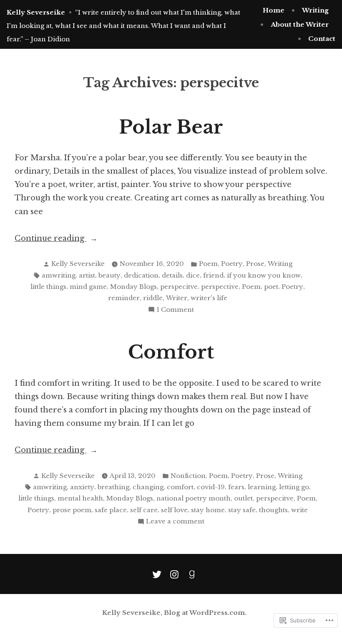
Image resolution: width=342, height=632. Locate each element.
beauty (109, 275)
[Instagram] (174, 574)
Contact (321, 39)
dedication (141, 275)
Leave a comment (175, 522)
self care (144, 510)
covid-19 (211, 487)
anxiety (82, 487)
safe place (111, 510)
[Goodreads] (190, 574)
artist (87, 275)
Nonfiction (188, 476)
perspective (220, 287)
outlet (243, 498)
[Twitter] (158, 574)
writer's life (209, 298)
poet (271, 287)
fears (236, 487)
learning (262, 487)
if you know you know (264, 275)
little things (48, 287)
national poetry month (193, 498)
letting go (294, 487)
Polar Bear (171, 127)
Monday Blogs (133, 287)
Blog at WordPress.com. (205, 613)
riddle (153, 298)
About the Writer (300, 24)
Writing (315, 10)
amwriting (58, 275)
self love (174, 510)
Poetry (232, 264)
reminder (124, 298)
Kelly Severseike (36, 12)
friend (213, 275)
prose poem (72, 510)
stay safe (242, 510)
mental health (80, 498)
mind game (88, 287)
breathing (113, 487)
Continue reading (50, 239)
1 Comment (175, 310)
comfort (180, 487)
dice (193, 275)
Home (273, 10)
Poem (208, 264)
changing (148, 487)
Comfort (171, 352)
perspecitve (179, 287)
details (172, 275)
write (299, 510)
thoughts (273, 510)
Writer (176, 298)
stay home (208, 510)
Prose (255, 264)
